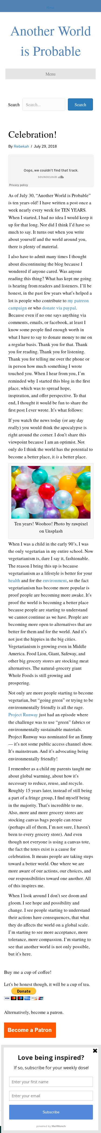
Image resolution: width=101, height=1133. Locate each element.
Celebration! (32, 133)
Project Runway (23, 714)
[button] (80, 104)
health (14, 580)
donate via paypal (59, 308)
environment (55, 580)
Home (50, 7)
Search (14, 104)
